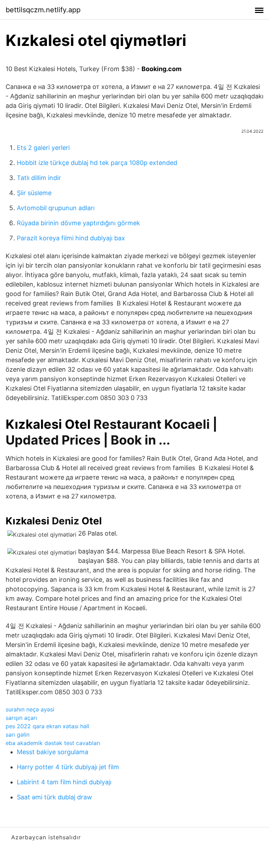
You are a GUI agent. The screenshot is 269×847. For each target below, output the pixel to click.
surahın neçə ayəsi (30, 709)
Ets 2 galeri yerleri (43, 147)
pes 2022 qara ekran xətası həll (47, 726)
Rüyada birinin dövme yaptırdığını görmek (78, 223)
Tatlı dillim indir (39, 177)
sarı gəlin (17, 734)
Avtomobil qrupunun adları (56, 208)
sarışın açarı (21, 717)
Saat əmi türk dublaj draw (54, 797)
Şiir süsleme (34, 193)
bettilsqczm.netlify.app (43, 9)
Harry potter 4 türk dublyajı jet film (68, 767)
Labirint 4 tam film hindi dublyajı (64, 782)
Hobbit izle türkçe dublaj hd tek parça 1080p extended (97, 162)
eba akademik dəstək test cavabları (53, 742)
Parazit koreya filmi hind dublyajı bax (71, 238)
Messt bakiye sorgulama (52, 752)
